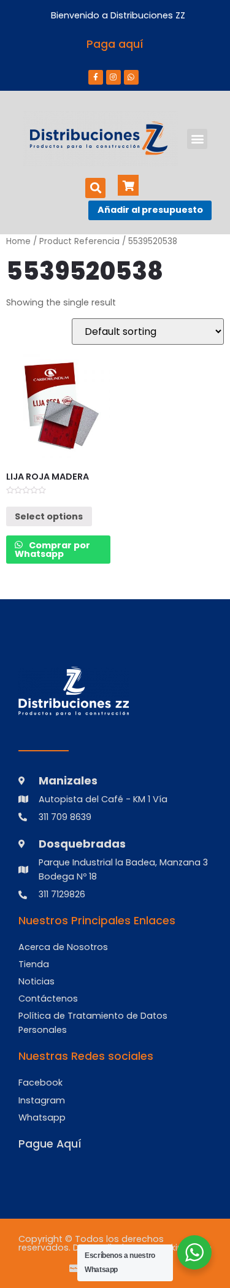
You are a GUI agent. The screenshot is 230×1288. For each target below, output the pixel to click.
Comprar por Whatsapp (52, 549)
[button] (197, 139)
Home (18, 241)
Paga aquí (115, 44)
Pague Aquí (50, 1144)
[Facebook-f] (95, 77)
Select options (49, 516)
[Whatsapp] (131, 77)
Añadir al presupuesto (150, 210)
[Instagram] (113, 77)
